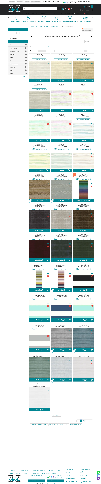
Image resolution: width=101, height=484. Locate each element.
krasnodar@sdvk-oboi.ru (85, 1)
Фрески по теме (46, 473)
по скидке (57, 50)
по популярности (42, 50)
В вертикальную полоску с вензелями (39, 424)
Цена (11, 29)
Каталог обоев (12, 13)
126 (91, 50)
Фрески (28, 13)
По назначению (34, 470)
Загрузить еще (56, 415)
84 (88, 50)
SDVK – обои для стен (14, 8)
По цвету (18, 473)
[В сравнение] (48, 63)
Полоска (66, 424)
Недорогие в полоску (75, 46)
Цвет (53, 473)
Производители (14, 42)
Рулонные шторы (70, 478)
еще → (25, 76)
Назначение (12, 470)
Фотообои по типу (34, 473)
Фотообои (21, 13)
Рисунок (25, 473)
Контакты (67, 13)
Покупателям (75, 13)
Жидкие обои (35, 13)
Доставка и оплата (58, 13)
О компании (83, 474)
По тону (11, 473)
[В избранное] (48, 66)
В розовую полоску (41, 46)
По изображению (22, 470)
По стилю (51, 470)
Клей (67, 480)
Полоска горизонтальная (75, 424)
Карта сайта (83, 477)
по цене (48, 50)
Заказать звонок (55, 480)
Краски (43, 13)
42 (85, 50)
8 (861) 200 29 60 (73, 1)
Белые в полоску (65, 46)
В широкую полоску (53, 424)
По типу (58, 470)
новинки (52, 50)
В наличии (13, 38)
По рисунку (43, 470)
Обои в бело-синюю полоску (54, 46)
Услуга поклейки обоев (86, 471)
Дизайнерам (83, 478)
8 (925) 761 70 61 (73, 2)
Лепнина (49, 13)
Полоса (61, 424)
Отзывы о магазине (85, 480)
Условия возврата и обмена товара (85, 482)
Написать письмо (36, 480)
